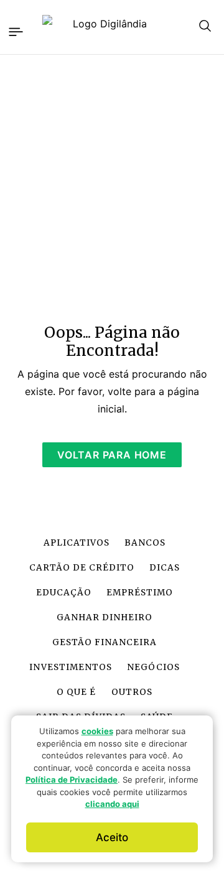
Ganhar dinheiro (104, 617)
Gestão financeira (104, 642)
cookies (97, 731)
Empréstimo (139, 592)
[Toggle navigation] (14, 29)
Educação (63, 592)
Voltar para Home (112, 455)
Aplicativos (77, 543)
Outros (131, 692)
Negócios (153, 667)
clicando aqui (112, 804)
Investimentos (70, 667)
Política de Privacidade (72, 780)
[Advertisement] (112, 182)
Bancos (145, 543)
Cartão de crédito (81, 567)
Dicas (164, 567)
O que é (76, 692)
